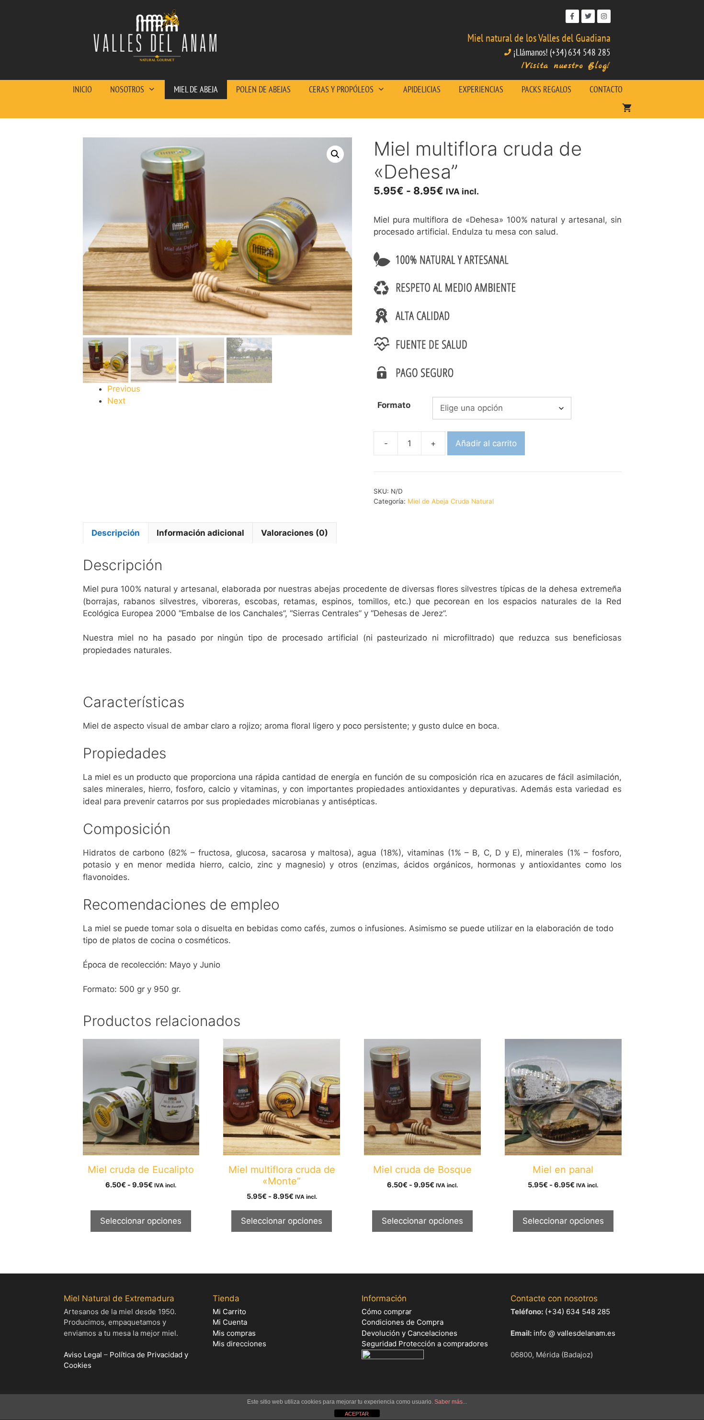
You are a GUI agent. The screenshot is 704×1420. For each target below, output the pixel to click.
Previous (123, 389)
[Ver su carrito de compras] (627, 108)
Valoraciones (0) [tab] (294, 533)
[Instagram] (604, 16)
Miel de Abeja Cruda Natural (451, 501)
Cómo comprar (387, 1311)
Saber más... (450, 1401)
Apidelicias (422, 89)
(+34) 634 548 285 (577, 1311)
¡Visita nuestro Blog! (566, 65)
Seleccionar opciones (141, 1221)
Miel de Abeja (196, 89)
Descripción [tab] (115, 533)
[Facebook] (572, 16)
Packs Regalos (546, 89)
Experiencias (481, 89)
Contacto (606, 89)
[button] (335, 154)
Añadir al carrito (486, 443)
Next (116, 401)
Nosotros (127, 89)
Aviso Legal (83, 1354)
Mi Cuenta (230, 1322)
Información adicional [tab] (200, 533)
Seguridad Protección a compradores (425, 1343)
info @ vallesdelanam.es (574, 1333)
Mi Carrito (229, 1311)
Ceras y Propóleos (341, 89)
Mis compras (234, 1333)
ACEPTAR (357, 1414)
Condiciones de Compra (402, 1322)
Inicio (82, 89)
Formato (393, 405)
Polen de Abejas (263, 89)
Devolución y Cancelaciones (409, 1333)
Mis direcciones (239, 1343)
